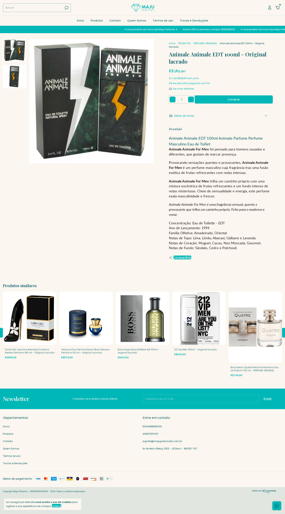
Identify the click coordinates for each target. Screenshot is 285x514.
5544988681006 (152, 426)
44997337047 (150, 433)
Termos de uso (163, 20)
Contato (115, 20)
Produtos (97, 20)
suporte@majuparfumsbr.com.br (162, 441)
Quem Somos (136, 20)
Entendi (57, 506)
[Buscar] (66, 8)
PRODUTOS (184, 43)
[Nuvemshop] (264, 492)
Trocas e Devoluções (194, 20)
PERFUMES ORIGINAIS (205, 43)
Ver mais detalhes (183, 88)
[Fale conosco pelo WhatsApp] (276, 505)
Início (80, 20)
